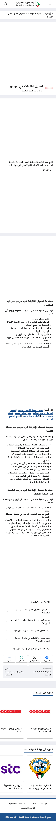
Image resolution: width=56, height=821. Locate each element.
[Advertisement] (28, 53)
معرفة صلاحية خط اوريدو (42, 673)
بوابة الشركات (35, 13)
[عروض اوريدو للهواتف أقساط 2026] (40, 718)
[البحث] (5, 3)
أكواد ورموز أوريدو (31, 416)
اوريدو (39, 692)
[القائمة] (50, 3)
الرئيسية (49, 13)
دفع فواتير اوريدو (23, 413)
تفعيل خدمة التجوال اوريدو (30, 409)
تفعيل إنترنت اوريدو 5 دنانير (14, 673)
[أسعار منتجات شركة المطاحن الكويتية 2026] (40, 774)
